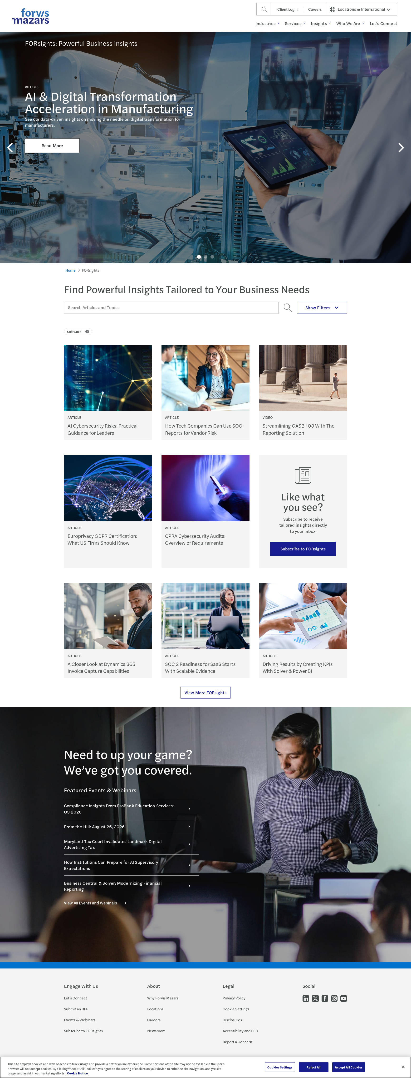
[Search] (264, 9)
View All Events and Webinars (90, 903)
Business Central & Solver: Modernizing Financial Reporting (113, 886)
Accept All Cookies (348, 1067)
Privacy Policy (234, 998)
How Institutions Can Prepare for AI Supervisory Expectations (111, 865)
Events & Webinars (79, 1020)
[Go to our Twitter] (315, 998)
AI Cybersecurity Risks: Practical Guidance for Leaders (102, 429)
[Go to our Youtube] (343, 998)
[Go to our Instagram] (334, 998)
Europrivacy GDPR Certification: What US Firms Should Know (102, 539)
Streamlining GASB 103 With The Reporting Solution (298, 429)
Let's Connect (75, 998)
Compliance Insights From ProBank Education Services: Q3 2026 (119, 808)
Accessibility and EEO (240, 1030)
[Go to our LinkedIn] (306, 998)
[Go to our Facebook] (325, 998)
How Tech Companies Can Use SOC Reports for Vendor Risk (203, 429)
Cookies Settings (279, 1067)
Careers (315, 9)
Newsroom (156, 1030)
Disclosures (232, 1020)
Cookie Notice (77, 1073)
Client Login (287, 9)
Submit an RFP (76, 1009)
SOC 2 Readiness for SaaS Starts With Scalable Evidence (200, 667)
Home (70, 270)
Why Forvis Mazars (162, 998)
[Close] (403, 1067)
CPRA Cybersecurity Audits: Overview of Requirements (195, 539)
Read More (52, 145)
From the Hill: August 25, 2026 (94, 826)
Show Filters (317, 307)
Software (74, 331)
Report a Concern (237, 1041)
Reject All (314, 1067)
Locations (155, 1009)
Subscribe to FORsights (303, 549)
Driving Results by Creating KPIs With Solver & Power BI (298, 667)
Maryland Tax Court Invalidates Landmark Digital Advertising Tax (113, 844)
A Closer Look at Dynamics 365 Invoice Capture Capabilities (101, 667)
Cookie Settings (236, 1009)
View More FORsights (205, 692)
